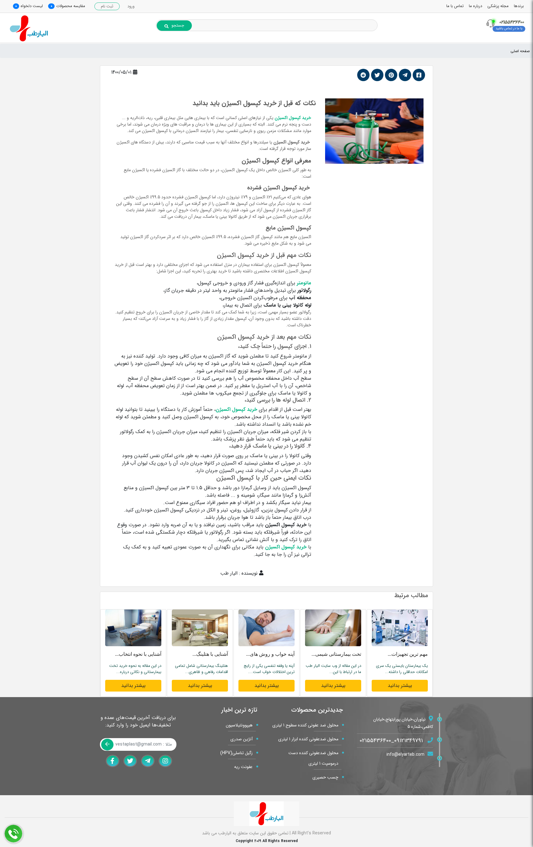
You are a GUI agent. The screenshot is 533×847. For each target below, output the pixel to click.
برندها (519, 6)
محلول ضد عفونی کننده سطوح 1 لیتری (305, 725)
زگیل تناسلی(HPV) (236, 753)
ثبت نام (107, 6)
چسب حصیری (325, 777)
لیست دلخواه (32, 6)
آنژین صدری (241, 739)
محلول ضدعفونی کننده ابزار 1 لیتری (308, 739)
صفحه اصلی (520, 51)
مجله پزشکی (498, 6)
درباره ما (475, 6)
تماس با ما (455, 6)
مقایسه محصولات (70, 6)
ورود (130, 6)
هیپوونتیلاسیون (239, 725)
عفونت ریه (243, 766)
